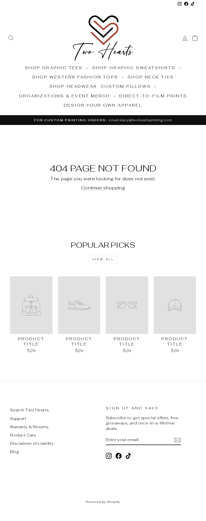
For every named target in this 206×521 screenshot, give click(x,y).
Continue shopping (103, 188)
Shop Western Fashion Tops (76, 77)
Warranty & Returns (29, 426)
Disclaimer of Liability (32, 443)
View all (103, 259)
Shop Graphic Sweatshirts (134, 67)
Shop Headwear (73, 86)
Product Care (23, 435)
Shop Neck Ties (151, 77)
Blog (14, 451)
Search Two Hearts (29, 410)
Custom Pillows (127, 86)
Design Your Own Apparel (103, 105)
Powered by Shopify (103, 502)
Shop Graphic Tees (55, 67)
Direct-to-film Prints (153, 96)
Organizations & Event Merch (65, 96)
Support (18, 418)
